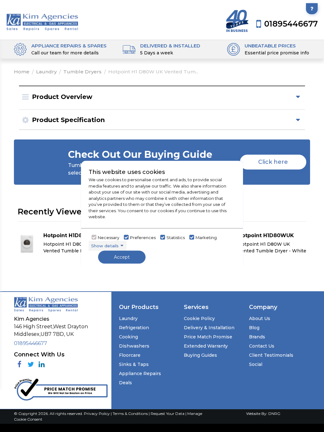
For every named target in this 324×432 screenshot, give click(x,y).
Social (255, 364)
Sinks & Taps (134, 364)
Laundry (46, 72)
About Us (259, 318)
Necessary (108, 237)
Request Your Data (167, 413)
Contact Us (261, 346)
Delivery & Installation (209, 327)
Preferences (143, 237)
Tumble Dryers (82, 72)
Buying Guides (200, 355)
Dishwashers (134, 346)
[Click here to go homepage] (42, 18)
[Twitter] (30, 364)
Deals (125, 383)
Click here (273, 161)
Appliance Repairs (140, 373)
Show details (105, 245)
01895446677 (30, 343)
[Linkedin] (41, 364)
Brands (257, 337)
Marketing (206, 237)
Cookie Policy (199, 318)
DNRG (274, 413)
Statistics (175, 237)
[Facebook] (19, 364)
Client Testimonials (271, 355)
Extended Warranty (206, 346)
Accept (122, 257)
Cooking (128, 337)
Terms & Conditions (131, 413)
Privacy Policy (97, 413)
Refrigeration (134, 327)
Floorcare (129, 355)
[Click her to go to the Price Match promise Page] (61, 388)
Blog (254, 327)
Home (21, 72)
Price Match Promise (208, 337)
